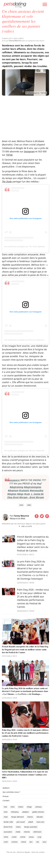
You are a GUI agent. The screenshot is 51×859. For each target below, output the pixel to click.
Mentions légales (23, 852)
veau (44, 842)
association (8, 832)
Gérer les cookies (37, 852)
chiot (5, 812)
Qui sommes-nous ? (11, 792)
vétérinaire (37, 832)
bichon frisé (8, 827)
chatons (30, 817)
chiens (18, 827)
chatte (18, 832)
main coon (40, 822)
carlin (6, 842)
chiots (6, 837)
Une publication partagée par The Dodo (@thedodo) (25, 246)
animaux (38, 807)
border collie (8, 822)
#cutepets (24, 490)
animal (22, 837)
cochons (15, 842)
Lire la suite (26, 526)
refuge (29, 807)
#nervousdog (36, 490)
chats (6, 817)
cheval (23, 842)
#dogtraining (16, 487)
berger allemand (17, 817)
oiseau (31, 837)
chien (21, 505)
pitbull (30, 822)
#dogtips (11, 493)
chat (5, 807)
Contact (6, 800)
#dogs (20, 493)
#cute (27, 493)
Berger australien (30, 827)
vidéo (29, 505)
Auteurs (6, 788)
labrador (40, 817)
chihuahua (15, 812)
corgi (39, 837)
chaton (20, 807)
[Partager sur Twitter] (41, 517)
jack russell (21, 822)
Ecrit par (11, 40)
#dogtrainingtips (32, 487)
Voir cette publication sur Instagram (25, 218)
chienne (27, 832)
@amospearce (12, 480)
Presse (5, 796)
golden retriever (38, 812)
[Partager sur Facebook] (36, 517)
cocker (14, 837)
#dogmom (13, 490)
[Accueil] (15, 4)
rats (37, 842)
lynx (31, 842)
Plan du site (11, 852)
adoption (25, 812)
